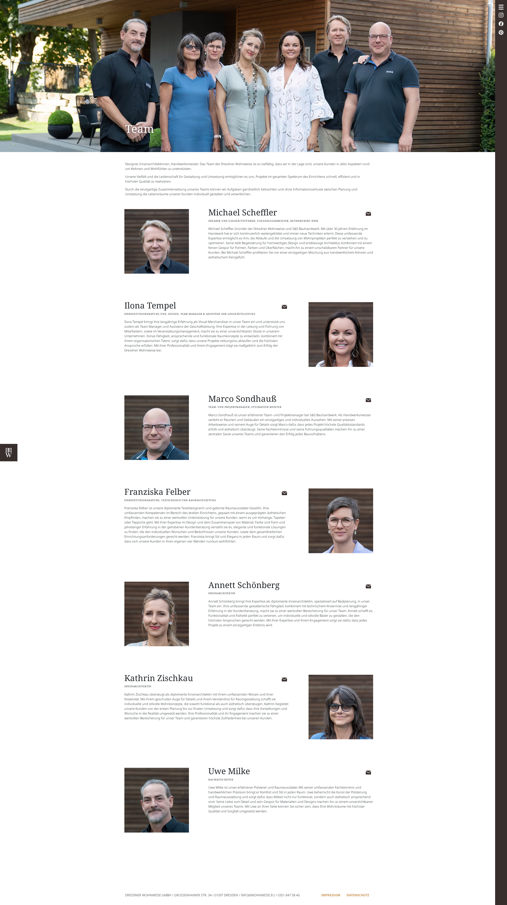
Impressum (330, 895)
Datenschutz (358, 895)
